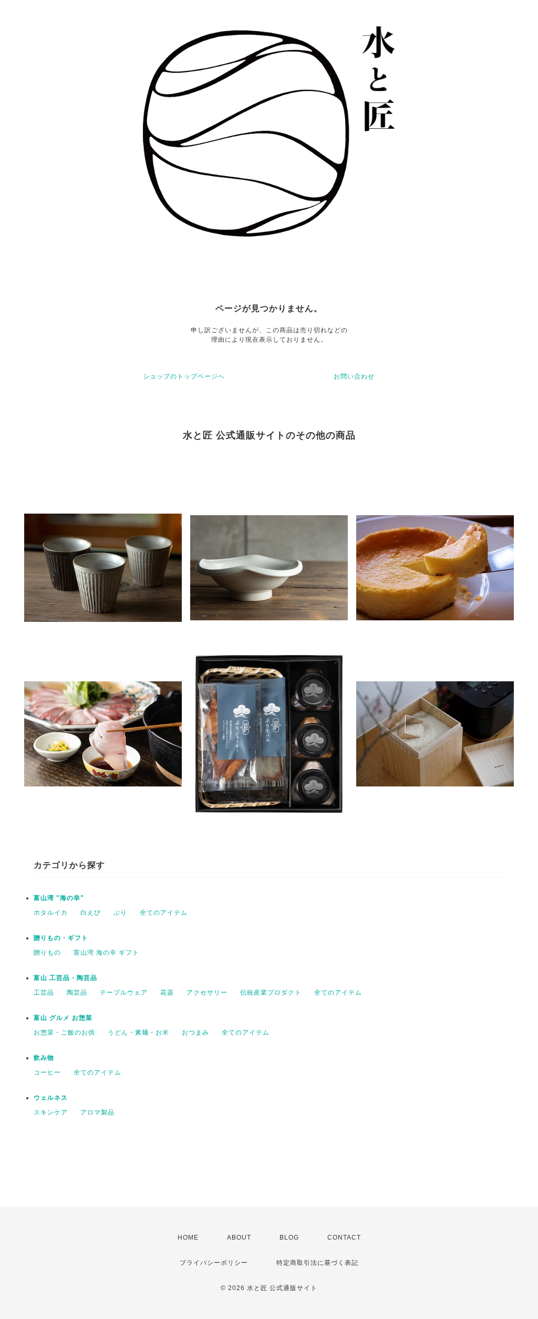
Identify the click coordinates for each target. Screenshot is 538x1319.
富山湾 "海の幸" (59, 898)
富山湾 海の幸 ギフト (106, 952)
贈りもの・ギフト (61, 938)
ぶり (120, 912)
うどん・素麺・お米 (138, 1032)
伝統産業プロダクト (271, 992)
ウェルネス (51, 1097)
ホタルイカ (51, 912)
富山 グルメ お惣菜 (63, 1017)
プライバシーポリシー (214, 1262)
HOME (188, 1237)
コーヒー (47, 1072)
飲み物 (44, 1057)
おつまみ (195, 1032)
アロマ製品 (97, 1112)
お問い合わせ (354, 376)
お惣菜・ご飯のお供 (64, 1032)
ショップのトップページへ (184, 376)
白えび (90, 912)
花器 (167, 992)
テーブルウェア (124, 992)
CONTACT (344, 1237)
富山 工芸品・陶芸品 (65, 977)
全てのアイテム (164, 912)
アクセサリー (207, 992)
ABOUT (239, 1237)
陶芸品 (77, 992)
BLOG (289, 1237)
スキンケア (51, 1112)
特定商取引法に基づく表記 (317, 1262)
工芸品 (44, 992)
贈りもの (47, 952)
